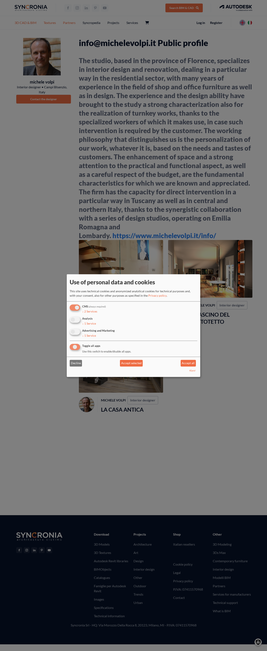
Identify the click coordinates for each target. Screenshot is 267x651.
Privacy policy (157, 295)
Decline (76, 363)
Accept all (188, 363)
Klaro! (192, 370)
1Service (89, 323)
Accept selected (131, 363)
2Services (89, 311)
